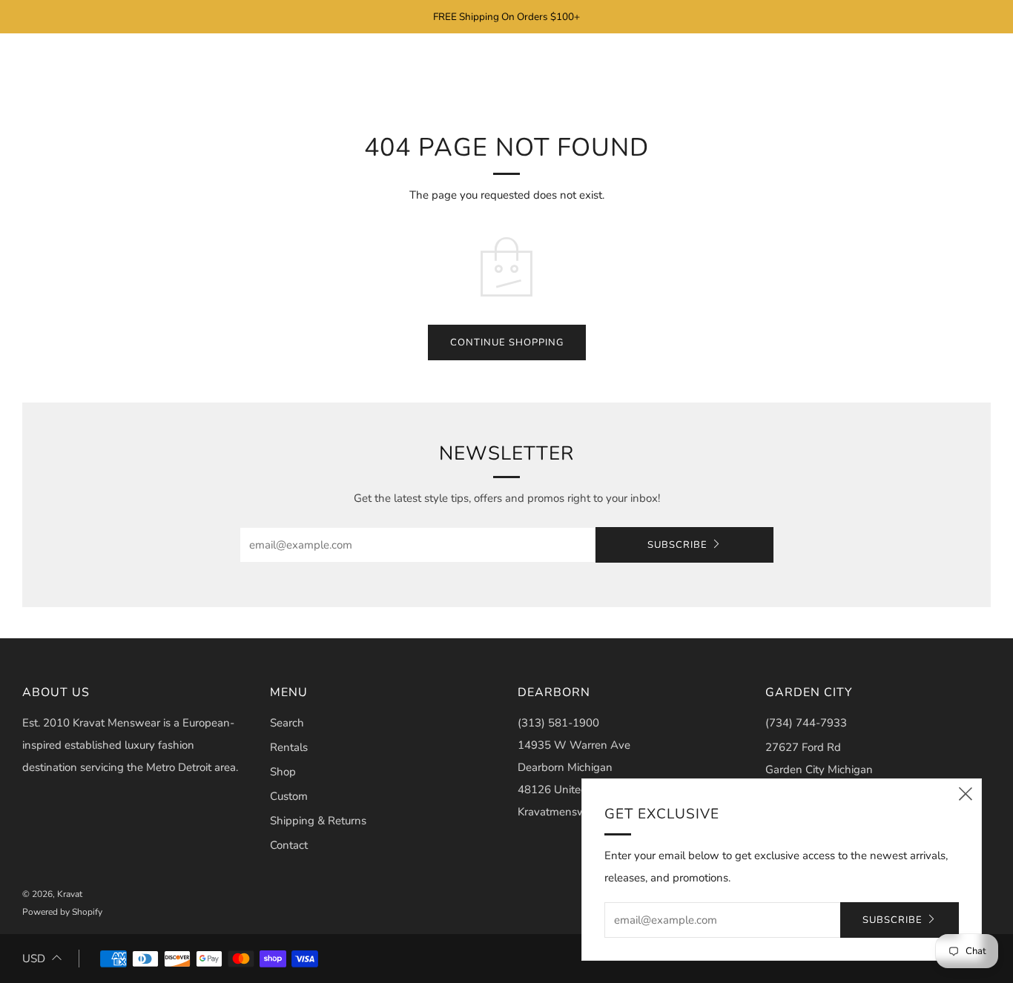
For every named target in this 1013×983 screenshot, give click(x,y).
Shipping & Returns (318, 820)
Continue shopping (507, 342)
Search (287, 722)
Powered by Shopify (62, 912)
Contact (289, 845)
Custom (289, 796)
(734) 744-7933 (806, 722)
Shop (283, 771)
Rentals (289, 747)
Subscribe (677, 545)
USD (33, 958)
